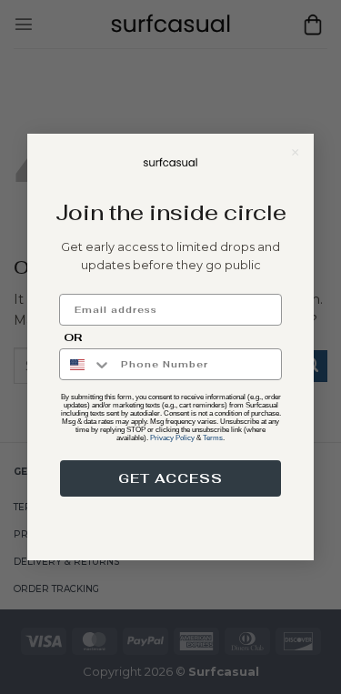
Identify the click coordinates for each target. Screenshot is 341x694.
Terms (213, 438)
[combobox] (86, 364)
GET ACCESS (170, 478)
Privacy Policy (172, 438)
